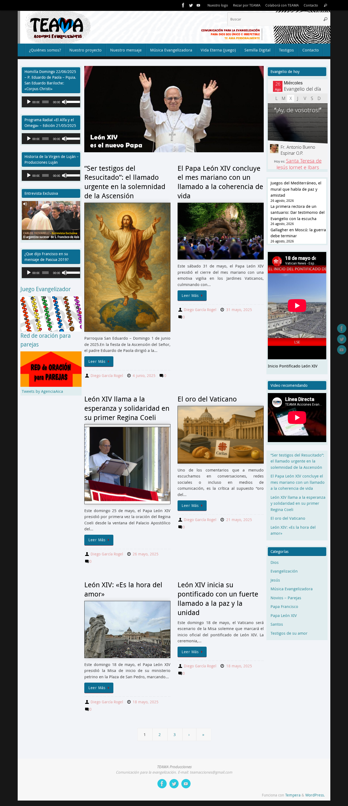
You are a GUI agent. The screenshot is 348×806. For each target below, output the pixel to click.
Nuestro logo (217, 5)
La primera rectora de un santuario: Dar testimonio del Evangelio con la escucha (298, 212)
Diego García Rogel (107, 375)
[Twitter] (191, 5)
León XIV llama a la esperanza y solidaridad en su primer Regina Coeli (126, 408)
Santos (277, 624)
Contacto (311, 5)
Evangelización (284, 571)
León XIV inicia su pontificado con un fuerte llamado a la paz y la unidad (218, 598)
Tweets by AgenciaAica (42, 391)
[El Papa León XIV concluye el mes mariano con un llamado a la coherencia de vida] (221, 231)
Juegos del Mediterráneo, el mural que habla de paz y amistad (296, 189)
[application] (51, 101)
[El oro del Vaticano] (221, 435)
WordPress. (315, 795)
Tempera (292, 795)
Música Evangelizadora (292, 588)
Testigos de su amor (289, 633)
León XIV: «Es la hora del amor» (123, 589)
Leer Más (96, 361)
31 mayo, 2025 (239, 309)
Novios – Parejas (286, 597)
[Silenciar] (64, 102)
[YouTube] (198, 5)
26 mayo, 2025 (146, 554)
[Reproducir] (29, 102)
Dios (275, 562)
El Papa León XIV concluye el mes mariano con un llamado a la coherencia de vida (220, 181)
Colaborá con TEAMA (282, 5)
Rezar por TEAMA (246, 5)
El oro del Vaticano (207, 399)
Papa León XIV (284, 615)
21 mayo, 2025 (239, 519)
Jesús (275, 580)
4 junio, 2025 (144, 375)
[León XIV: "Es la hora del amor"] (127, 629)
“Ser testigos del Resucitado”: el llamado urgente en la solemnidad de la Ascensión (124, 181)
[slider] (71, 101)
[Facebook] (183, 5)
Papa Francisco (284, 606)
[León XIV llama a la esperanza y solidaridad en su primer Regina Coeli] (127, 464)
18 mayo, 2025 (146, 701)
